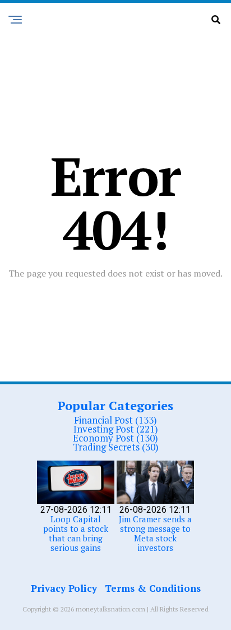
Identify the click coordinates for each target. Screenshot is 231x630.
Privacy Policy (64, 588)
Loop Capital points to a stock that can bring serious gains (75, 533)
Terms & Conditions (153, 588)
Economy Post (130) (115, 437)
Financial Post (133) (115, 419)
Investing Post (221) (115, 428)
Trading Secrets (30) (116, 446)
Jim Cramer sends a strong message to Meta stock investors (155, 533)
